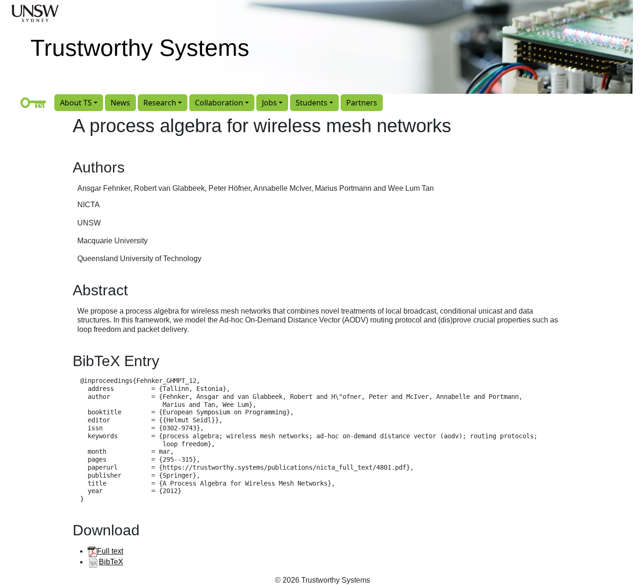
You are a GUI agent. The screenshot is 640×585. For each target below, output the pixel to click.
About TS (76, 103)
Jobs (269, 103)
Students (311, 103)
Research (159, 103)
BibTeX (111, 562)
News (120, 103)
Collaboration (219, 103)
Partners (361, 103)
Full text (110, 551)
